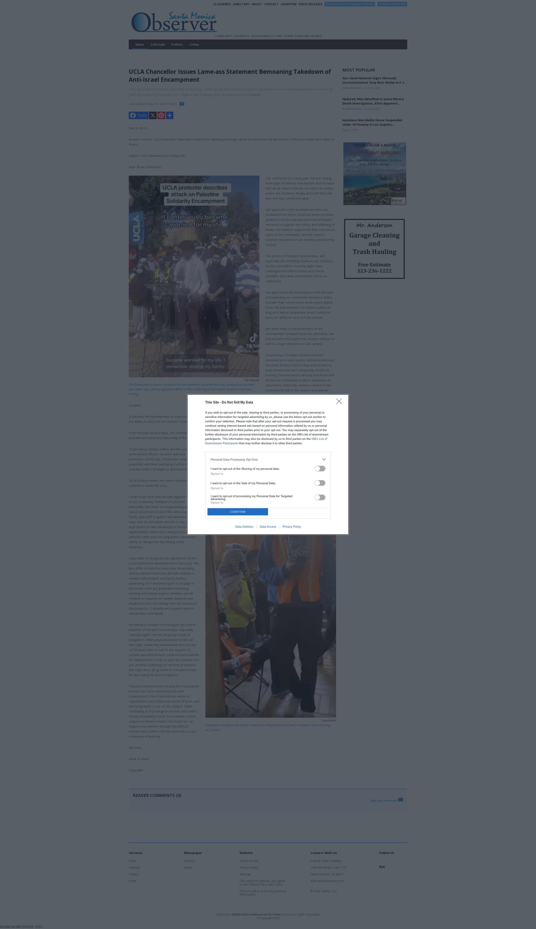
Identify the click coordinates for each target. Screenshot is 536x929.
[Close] (340, 403)
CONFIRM (238, 511)
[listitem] (268, 459)
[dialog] (268, 464)
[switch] (319, 468)
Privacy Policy (292, 526)
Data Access (268, 526)
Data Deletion (244, 526)
